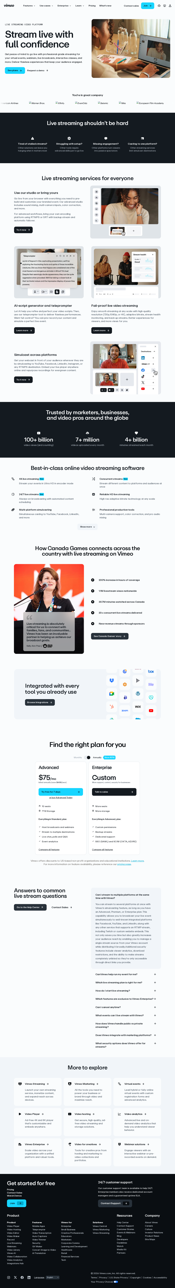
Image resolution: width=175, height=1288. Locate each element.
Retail (64, 1253)
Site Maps (150, 1239)
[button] (29, 5)
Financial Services (70, 1256)
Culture (148, 1229)
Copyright (135, 1277)
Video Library (13, 1250)
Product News (152, 1236)
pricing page (124, 864)
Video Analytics (14, 1260)
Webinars (11, 1246)
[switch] (87, 757)
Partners (121, 1253)
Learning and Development (74, 1246)
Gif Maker (37, 1246)
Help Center (123, 1222)
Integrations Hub (15, 1263)
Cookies (147, 1277)
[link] (131, 5)
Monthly (78, 757)
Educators (66, 1236)
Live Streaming (14, 1243)
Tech (63, 1260)
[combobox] (52, 1277)
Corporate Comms (70, 1243)
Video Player (13, 1226)
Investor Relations (154, 1232)
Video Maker (13, 1236)
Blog (119, 1236)
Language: (39, 1277)
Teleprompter (38, 1229)
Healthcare (66, 1250)
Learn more (137, 861)
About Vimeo (151, 1222)
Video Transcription (41, 1233)
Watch (120, 1246)
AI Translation (39, 1253)
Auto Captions (39, 1236)
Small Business (68, 1229)
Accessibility (160, 1277)
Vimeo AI (11, 1253)
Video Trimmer (39, 1239)
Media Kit (121, 1249)
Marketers (66, 1239)
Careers (149, 1226)
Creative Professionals (72, 1233)
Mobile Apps (38, 1226)
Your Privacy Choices (102, 1282)
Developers (122, 1239)
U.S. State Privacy (118, 1277)
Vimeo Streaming (101, 1233)
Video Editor (13, 1233)
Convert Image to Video (44, 1250)
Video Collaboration (17, 1256)
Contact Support (125, 1226)
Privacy (103, 1277)
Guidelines (122, 1242)
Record (10, 1239)
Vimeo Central (100, 1226)
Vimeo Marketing (101, 1229)
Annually (97, 757)
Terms (94, 1277)
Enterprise (66, 1226)
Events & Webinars (126, 1232)
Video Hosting (14, 1229)
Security (36, 1243)
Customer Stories (125, 1229)
